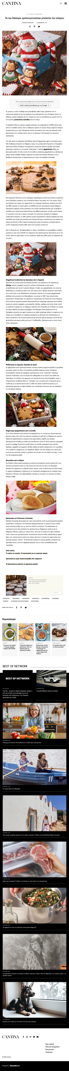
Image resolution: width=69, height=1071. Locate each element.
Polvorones (55, 598)
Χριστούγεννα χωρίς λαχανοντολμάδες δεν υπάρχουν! (24, 559)
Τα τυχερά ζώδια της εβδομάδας (11, 789)
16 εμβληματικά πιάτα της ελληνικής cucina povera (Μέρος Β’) (19, 927)
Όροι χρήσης (50, 1044)
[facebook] (30, 27)
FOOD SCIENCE (56, 643)
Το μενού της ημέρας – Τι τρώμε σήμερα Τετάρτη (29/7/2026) (9, 647)
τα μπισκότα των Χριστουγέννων (19, 601)
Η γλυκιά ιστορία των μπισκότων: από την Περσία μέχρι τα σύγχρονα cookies (26, 647)
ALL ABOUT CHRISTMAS (34, 14)
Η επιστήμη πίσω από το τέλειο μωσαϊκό (59, 646)
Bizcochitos (6, 598)
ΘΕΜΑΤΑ (22, 643)
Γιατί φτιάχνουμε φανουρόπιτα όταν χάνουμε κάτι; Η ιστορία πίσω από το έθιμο (38, 581)
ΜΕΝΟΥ (5, 643)
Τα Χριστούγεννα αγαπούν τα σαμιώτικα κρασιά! (22, 564)
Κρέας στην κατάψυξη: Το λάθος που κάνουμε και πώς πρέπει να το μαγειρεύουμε (25, 881)
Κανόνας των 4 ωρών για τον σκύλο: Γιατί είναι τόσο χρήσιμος (19, 1021)
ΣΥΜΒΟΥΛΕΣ (39, 643)
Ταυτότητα (49, 1052)
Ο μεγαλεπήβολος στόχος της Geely (47, 691)
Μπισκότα (5, 601)
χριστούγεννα (34, 601)
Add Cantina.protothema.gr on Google (33, 105)
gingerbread (48, 149)
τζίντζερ (8, 285)
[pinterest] (34, 27)
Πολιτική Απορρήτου (52, 1047)
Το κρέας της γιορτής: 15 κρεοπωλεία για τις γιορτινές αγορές (26, 553)
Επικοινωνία (50, 1049)
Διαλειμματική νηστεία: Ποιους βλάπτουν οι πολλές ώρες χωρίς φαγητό (22, 742)
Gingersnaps (25, 598)
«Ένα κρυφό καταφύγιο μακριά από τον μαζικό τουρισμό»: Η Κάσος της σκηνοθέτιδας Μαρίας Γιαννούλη (31, 835)
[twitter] (39, 27)
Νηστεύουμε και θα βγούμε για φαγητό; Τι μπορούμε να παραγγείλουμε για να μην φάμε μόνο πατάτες (42, 649)
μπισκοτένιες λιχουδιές (22, 120)
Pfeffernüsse (45, 598)
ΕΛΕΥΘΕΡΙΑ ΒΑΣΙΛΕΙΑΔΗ (28, 22)
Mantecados (35, 598)
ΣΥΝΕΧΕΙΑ (55, 592)
